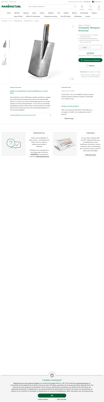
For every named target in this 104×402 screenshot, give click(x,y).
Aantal (85, 47)
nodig (54, 383)
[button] (73, 26)
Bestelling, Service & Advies (79, 1)
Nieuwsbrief (13, 1)
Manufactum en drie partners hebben (26, 383)
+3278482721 (34, 154)
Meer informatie (61, 399)
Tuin (10, 20)
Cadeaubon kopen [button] (90, 155)
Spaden (37, 20)
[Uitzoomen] (70, 79)
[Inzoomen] (73, 79)
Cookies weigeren (43, 399)
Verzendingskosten (97, 55)
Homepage (4, 20)
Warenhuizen (5, 1)
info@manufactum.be (42, 156)
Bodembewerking (28, 20)
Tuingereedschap (17, 20)
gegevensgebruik (82, 383)
